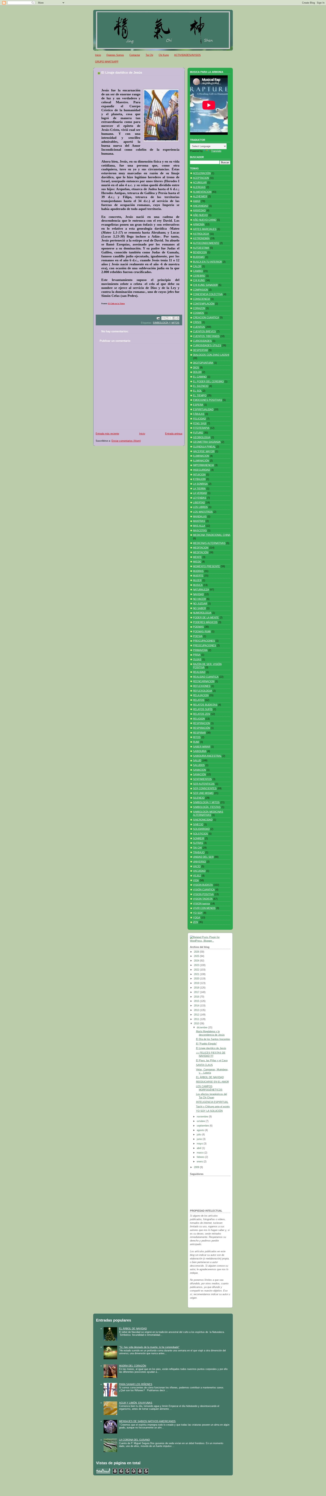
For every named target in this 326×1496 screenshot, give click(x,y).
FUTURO (198, 432)
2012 (197, 1014)
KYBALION (199, 479)
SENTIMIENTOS (202, 779)
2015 (197, 1001)
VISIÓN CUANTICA (204, 889)
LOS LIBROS (200, 507)
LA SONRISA (200, 484)
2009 (197, 1167)
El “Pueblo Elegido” (206, 1043)
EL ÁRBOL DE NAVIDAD (210, 1077)
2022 (197, 969)
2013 (197, 1010)
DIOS (196, 367)
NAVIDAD (198, 594)
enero (200, 1161)
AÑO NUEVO (200, 215)
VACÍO (197, 866)
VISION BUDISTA (203, 885)
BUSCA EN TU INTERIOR (207, 262)
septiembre (203, 1125)
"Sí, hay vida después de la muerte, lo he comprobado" (149, 1347)
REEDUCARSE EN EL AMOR (212, 1082)
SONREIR (198, 838)
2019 (197, 983)
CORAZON (199, 308)
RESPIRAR (199, 732)
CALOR (197, 266)
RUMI (196, 742)
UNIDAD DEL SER (203, 857)
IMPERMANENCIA (203, 465)
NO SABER (199, 608)
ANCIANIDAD (200, 206)
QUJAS (197, 659)
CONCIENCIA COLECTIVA (208, 294)
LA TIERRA (199, 488)
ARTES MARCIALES (204, 229)
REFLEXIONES (201, 686)
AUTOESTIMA (201, 248)
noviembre (203, 1116)
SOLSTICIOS (200, 833)
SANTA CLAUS (204, 1065)
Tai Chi (149, 55)
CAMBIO (198, 271)
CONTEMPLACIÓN (203, 303)
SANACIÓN (199, 774)
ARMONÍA (199, 224)
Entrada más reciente (107, 433)
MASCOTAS (200, 530)
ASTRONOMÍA (201, 238)
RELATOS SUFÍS (202, 709)
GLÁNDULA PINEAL (204, 446)
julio (199, 1134)
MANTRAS (199, 521)
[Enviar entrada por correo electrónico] (158, 318)
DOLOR (197, 372)
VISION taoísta (201, 903)
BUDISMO (199, 257)
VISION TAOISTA (203, 899)
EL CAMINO (200, 377)
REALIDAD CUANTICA (205, 677)
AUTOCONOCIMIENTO (206, 243)
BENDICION (200, 252)
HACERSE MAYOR (204, 451)
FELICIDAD (199, 418)
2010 (197, 1023)
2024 (197, 960)
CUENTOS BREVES (204, 331)
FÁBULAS (198, 414)
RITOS (197, 737)
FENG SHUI (199, 423)
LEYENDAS (199, 498)
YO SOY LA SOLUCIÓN (209, 1111)
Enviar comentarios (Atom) (126, 441)
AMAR (196, 201)
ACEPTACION (201, 178)
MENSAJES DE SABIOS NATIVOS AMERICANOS (147, 1421)
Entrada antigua (173, 433)
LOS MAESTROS (203, 512)
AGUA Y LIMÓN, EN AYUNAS (135, 1402)
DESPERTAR (200, 350)
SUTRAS (198, 843)
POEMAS (198, 627)
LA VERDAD (200, 493)
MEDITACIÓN (200, 552)
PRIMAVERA (200, 650)
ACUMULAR (200, 182)
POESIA (197, 636)
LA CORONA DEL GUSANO (134, 1439)
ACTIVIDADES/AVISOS (187, 55)
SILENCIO (199, 798)
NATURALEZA (201, 589)
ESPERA (198, 405)
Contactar (134, 55)
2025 (197, 956)
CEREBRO (199, 276)
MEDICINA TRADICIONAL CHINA (211, 535)
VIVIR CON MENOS (204, 908)
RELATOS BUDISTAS (205, 705)
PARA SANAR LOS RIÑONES (135, 1384)
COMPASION (200, 290)
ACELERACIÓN (202, 173)
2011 (197, 1019)
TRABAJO (199, 852)
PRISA (197, 654)
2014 (197, 1005)
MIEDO (197, 561)
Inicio (98, 55)
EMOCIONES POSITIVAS (207, 400)
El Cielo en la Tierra (116, 303)
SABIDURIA (199, 751)
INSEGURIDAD (201, 470)
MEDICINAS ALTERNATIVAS (209, 543)
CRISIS (197, 322)
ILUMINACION (201, 456)
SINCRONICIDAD (202, 820)
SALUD (197, 760)
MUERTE (198, 575)
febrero (201, 1157)
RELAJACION (200, 695)
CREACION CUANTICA (206, 317)
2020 (197, 978)
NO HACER (199, 599)
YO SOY (198, 913)
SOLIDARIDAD (201, 829)
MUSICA (198, 585)
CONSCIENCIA (201, 299)
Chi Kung (164, 55)
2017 (197, 992)
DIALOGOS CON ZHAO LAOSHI (211, 355)
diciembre (202, 1027)
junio (200, 1139)
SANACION (199, 770)
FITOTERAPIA (201, 428)
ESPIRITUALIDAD (203, 409)
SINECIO (198, 824)
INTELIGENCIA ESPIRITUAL (212, 1102)
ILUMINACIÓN (201, 460)
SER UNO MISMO (203, 793)
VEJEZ (197, 875)
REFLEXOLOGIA (202, 691)
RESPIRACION (201, 723)
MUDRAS (198, 571)
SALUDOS (199, 765)
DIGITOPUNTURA (203, 363)
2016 (197, 996)
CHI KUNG (199, 280)
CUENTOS (199, 327)
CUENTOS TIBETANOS (206, 336)
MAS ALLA (199, 526)
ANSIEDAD (199, 210)
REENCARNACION (203, 681)
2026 (197, 952)
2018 (197, 987)
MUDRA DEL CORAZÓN (132, 1365)
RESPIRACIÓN (201, 728)
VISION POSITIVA (203, 894)
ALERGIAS (199, 187)
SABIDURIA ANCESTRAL (207, 756)
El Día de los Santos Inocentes (213, 1039)
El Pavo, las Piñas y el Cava (212, 1060)
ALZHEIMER (200, 196)
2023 (197, 965)
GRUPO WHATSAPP (106, 61)
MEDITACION (200, 547)
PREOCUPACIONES (204, 645)
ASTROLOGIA (201, 234)
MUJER (197, 580)
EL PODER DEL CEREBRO (208, 381)
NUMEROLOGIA (202, 613)
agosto (201, 1130)
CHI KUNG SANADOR (205, 285)
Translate (216, 151)
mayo (200, 1143)
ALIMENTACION (202, 192)
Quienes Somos (115, 55)
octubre (201, 1121)
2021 (197, 974)
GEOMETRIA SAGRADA (207, 442)
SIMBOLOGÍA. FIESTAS (207, 807)
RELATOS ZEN (201, 714)
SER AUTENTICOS (204, 784)
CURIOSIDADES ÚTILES (207, 345)
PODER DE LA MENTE (206, 617)
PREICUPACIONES (204, 641)
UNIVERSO (199, 861)
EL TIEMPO (199, 395)
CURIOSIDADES (202, 341)
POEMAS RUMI (202, 631)
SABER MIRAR (201, 746)
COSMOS (198, 313)
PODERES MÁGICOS (205, 622)
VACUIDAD (199, 871)
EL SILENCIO (200, 386)
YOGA (196, 917)
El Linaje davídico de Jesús (211, 1048)
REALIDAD (199, 672)
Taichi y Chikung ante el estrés (213, 1106)
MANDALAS (200, 516)
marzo (200, 1152)
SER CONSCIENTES (205, 788)
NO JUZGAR (200, 603)
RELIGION (199, 719)
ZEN (195, 922)
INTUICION (199, 474)
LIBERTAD (199, 502)
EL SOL (197, 391)
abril (199, 1148)
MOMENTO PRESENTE (206, 566)
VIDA (196, 880)
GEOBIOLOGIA (201, 437)
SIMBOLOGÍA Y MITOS (166, 323)
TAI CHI (197, 847)
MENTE (197, 557)
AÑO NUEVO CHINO (204, 220)
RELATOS (198, 700)
